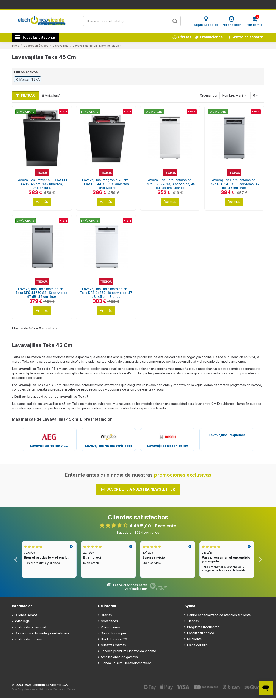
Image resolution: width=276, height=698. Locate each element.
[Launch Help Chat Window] (266, 688)
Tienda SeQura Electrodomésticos (126, 663)
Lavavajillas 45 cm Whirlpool (108, 446)
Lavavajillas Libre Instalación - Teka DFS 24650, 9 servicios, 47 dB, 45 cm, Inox (234, 184)
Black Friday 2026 (114, 639)
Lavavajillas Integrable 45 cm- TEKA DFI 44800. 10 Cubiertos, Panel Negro (106, 184)
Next (260, 559)
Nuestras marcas (113, 645)
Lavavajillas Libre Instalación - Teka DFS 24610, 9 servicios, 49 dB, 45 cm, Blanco (170, 184)
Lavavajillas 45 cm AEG (49, 446)
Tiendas (193, 621)
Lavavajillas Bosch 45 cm (167, 446)
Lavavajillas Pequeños (227, 435)
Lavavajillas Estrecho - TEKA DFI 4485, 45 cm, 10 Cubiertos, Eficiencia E (41, 184)
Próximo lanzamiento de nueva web (138, 4)
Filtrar (27, 95)
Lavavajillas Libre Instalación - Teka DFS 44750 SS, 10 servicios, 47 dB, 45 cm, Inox (42, 293)
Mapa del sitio (197, 645)
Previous (16, 559)
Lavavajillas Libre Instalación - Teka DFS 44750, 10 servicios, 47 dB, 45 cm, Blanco (106, 293)
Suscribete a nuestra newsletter (141, 489)
